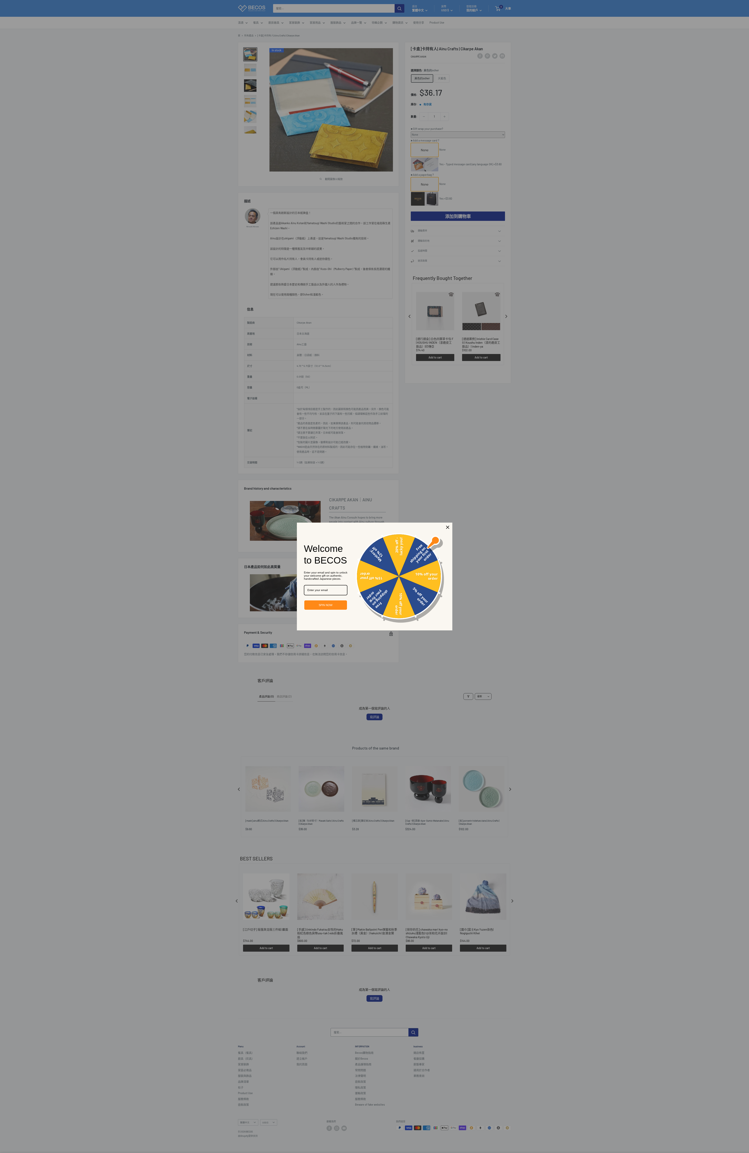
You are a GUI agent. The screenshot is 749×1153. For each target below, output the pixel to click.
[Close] (447, 527)
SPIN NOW (325, 605)
